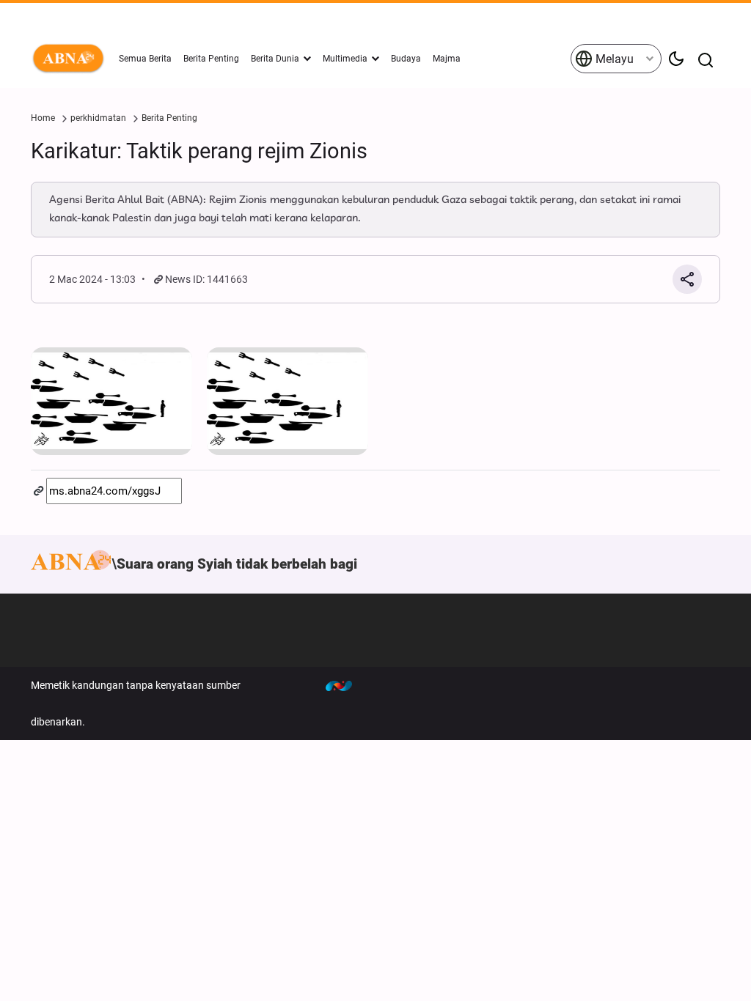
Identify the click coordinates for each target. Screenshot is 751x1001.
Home (43, 118)
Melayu (613, 59)
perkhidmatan (98, 118)
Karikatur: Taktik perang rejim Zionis (199, 150)
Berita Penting (211, 58)
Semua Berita (145, 58)
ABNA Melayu (71, 59)
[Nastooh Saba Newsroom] (346, 685)
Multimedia (345, 58)
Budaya (406, 58)
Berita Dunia (275, 58)
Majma (447, 58)
